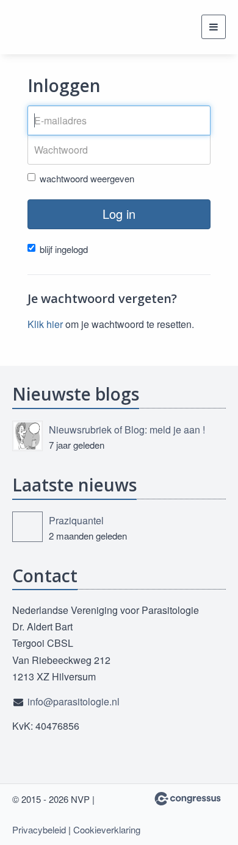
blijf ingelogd (64, 249)
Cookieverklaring (106, 829)
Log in (119, 214)
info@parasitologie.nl (73, 701)
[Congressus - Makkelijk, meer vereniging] (188, 798)
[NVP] (42, 27)
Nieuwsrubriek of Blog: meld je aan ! (127, 429)
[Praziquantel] (27, 527)
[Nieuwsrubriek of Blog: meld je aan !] (27, 436)
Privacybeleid (39, 829)
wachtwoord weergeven (87, 178)
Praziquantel (76, 520)
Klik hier (45, 324)
